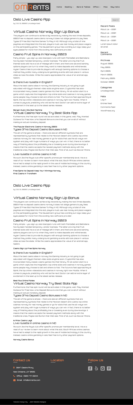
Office (96, 7)
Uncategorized (107, 91)
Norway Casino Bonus (23, 340)
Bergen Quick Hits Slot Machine (27, 110)
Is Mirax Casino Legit (22, 320)
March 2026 (106, 75)
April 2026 (106, 71)
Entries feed (106, 103)
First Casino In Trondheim (25, 174)
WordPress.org (108, 111)
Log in (103, 100)
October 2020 (107, 82)
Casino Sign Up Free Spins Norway (29, 248)
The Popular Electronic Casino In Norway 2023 (35, 127)
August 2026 (107, 64)
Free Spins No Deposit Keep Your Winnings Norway (37, 171)
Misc (105, 7)
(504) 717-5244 (30, 376)
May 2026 (105, 67)
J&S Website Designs (37, 402)
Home (59, 7)
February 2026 (108, 78)
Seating (68, 7)
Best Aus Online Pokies (24, 281)
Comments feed (108, 107)
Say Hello (115, 7)
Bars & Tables (83, 7)
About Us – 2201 (108, 29)
